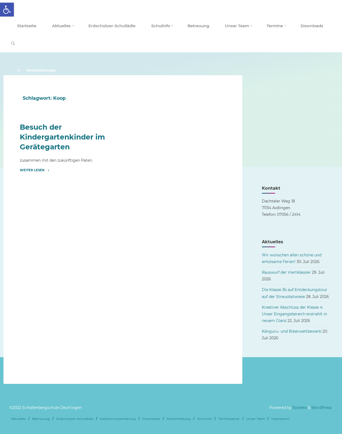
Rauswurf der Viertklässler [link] (286, 272)
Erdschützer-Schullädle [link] (74, 419)
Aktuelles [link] (18, 419)
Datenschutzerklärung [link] (118, 419)
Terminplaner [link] (229, 419)
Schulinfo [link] (204, 419)
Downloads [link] (151, 419)
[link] (7, 10)
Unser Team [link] (255, 419)
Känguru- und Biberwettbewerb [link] (291, 331)
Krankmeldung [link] (179, 419)
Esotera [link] (299, 407)
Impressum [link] (280, 419)
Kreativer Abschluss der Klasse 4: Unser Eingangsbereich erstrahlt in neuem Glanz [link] (294, 314)
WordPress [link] (321, 407)
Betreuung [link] (41, 419)
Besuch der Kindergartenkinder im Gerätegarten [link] (62, 137)
